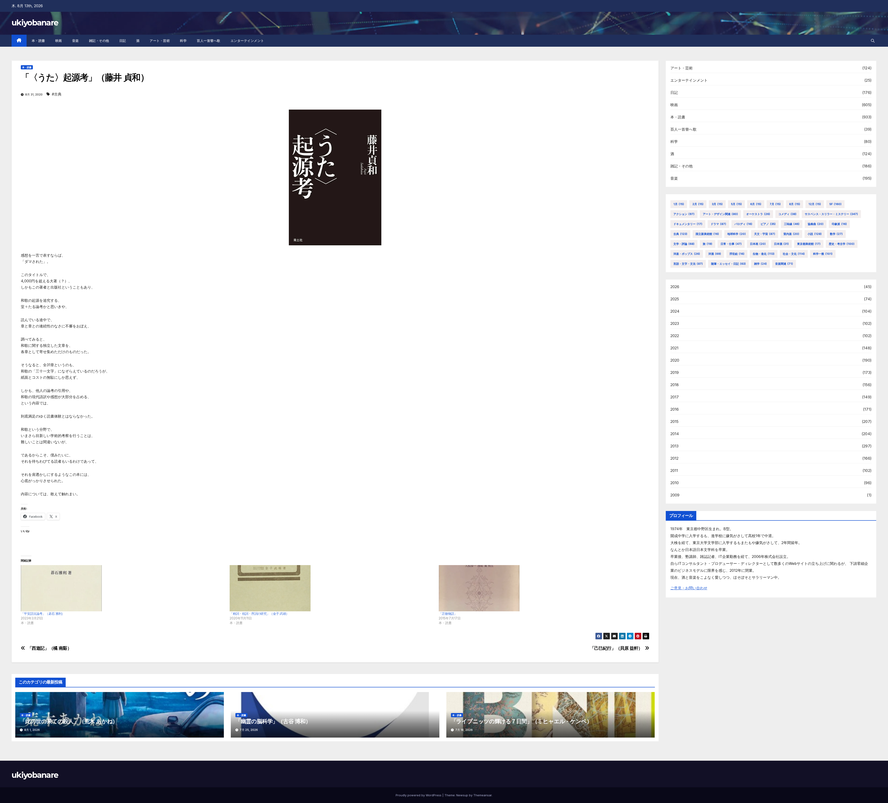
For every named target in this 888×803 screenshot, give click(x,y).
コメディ (787, 214)
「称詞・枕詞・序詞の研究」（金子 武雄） (259, 613)
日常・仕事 (731, 244)
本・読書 (38, 41)
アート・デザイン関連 (720, 214)
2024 (675, 311)
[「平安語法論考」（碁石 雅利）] (123, 588)
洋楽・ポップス (686, 253)
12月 (814, 204)
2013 (674, 446)
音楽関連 (784, 263)
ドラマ (718, 224)
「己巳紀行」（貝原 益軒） (616, 648)
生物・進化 (763, 253)
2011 (674, 470)
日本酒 (781, 244)
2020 (674, 360)
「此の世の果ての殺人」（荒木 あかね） (69, 721)
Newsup (462, 795)
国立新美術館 (707, 234)
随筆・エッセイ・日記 (728, 263)
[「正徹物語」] (541, 588)
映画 (58, 41)
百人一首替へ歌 (208, 41)
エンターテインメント (247, 41)
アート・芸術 (160, 41)
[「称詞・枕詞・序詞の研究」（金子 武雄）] (332, 588)
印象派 (839, 224)
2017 (674, 397)
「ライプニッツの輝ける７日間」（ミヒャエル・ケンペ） (521, 721)
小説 (815, 234)
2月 (697, 204)
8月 (794, 204)
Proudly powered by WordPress (419, 795)
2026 (674, 286)
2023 (674, 323)
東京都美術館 (808, 244)
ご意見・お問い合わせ (688, 588)
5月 (736, 204)
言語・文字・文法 (688, 263)
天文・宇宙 (764, 234)
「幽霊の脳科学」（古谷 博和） (273, 721)
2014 (674, 433)
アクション (683, 214)
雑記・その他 (99, 41)
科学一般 (822, 253)
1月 (678, 204)
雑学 (760, 263)
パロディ (743, 224)
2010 (674, 482)
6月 (755, 204)
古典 (680, 234)
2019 (674, 372)
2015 (674, 421)
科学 (183, 41)
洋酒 (714, 253)
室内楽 (791, 234)
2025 (674, 299)
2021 (674, 348)
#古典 (57, 94)
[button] (873, 40)
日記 (122, 41)
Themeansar (482, 795)
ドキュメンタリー (687, 224)
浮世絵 (736, 253)
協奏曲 (815, 224)
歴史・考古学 (841, 244)
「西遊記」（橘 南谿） (50, 648)
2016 (674, 409)
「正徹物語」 (448, 613)
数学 (836, 234)
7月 (775, 204)
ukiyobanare (35, 23)
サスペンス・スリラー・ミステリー (831, 214)
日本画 (758, 244)
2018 (674, 384)
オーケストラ (758, 214)
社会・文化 (794, 253)
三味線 (791, 224)
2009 (675, 495)
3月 (717, 204)
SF (835, 204)
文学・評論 (683, 244)
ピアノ (768, 224)
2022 (674, 335)
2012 (674, 458)
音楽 (75, 41)
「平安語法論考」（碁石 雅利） (43, 613)
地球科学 (736, 234)
